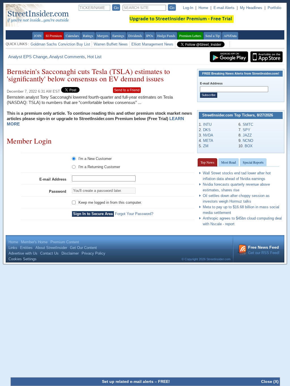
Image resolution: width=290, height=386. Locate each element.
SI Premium (54, 35)
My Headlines (251, 8)
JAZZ (247, 135)
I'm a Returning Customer (99, 167)
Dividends (135, 35)
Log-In (188, 8)
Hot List (94, 56)
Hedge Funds (166, 35)
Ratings (88, 35)
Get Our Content (83, 248)
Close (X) (270, 381)
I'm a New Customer (95, 159)
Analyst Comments (67, 56)
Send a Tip (212, 35)
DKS (207, 130)
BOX (249, 146)
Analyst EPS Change (27, 56)
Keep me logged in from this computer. (110, 202)
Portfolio (274, 8)
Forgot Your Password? (134, 214)
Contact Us (49, 253)
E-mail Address (52, 179)
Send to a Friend (127, 90)
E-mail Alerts (224, 8)
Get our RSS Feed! (264, 250)
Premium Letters (190, 35)
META (208, 140)
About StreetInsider (51, 248)
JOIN (38, 35)
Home (203, 8)
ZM (205, 146)
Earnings (118, 35)
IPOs (149, 35)
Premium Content (64, 242)
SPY (246, 130)
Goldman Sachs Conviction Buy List (60, 44)
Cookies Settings (22, 259)
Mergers (102, 35)
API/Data (230, 35)
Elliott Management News (152, 44)
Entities (26, 248)
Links (12, 248)
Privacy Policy (93, 253)
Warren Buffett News (111, 44)
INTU (207, 124)
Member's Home (34, 242)
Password (57, 191)
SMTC (248, 124)
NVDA (208, 135)
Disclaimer (70, 253)
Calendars (72, 35)
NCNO (248, 140)
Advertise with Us (22, 253)
